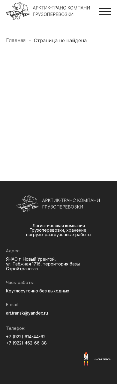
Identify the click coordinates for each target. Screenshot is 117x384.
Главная (16, 40)
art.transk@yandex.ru (27, 313)
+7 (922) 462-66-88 (26, 343)
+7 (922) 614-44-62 (26, 336)
